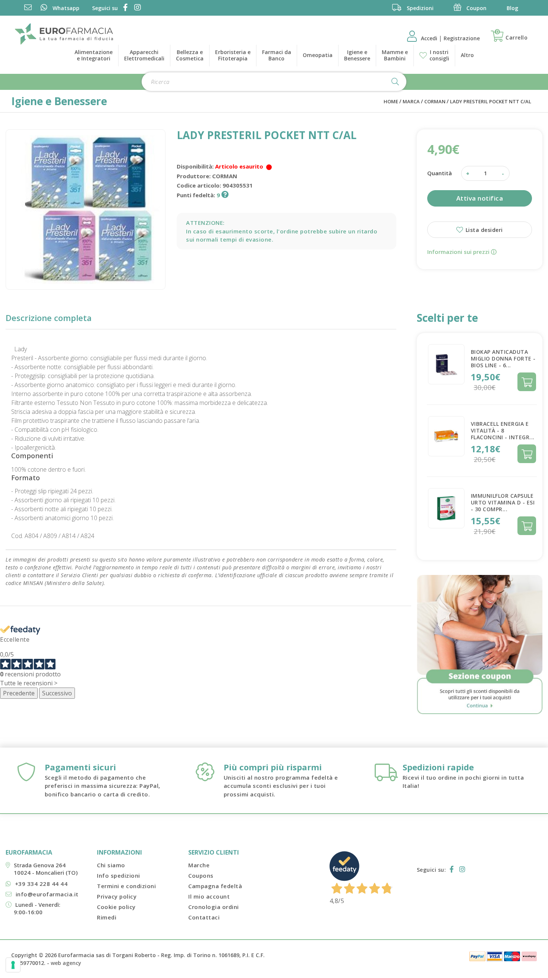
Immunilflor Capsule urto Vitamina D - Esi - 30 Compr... (503, 502)
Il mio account (209, 896)
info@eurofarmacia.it (47, 894)
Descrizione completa (49, 317)
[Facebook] (124, 8)
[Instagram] (136, 8)
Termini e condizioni (126, 886)
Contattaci (204, 917)
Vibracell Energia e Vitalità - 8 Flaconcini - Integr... (503, 430)
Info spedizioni (118, 875)
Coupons (201, 875)
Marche (199, 865)
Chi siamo (111, 865)
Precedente (19, 693)
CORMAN (434, 101)
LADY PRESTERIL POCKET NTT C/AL (490, 101)
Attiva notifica (479, 198)
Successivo (57, 693)
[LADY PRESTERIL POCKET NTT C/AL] (86, 209)
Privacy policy (116, 896)
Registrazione (462, 38)
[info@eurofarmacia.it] (28, 8)
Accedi (430, 38)
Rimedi (106, 917)
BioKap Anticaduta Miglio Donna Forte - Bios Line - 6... (503, 358)
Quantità (439, 173)
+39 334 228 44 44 (41, 883)
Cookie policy (116, 907)
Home (391, 101)
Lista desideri (483, 229)
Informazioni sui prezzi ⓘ (462, 251)
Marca (411, 101)
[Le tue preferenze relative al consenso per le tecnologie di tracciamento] (13, 965)
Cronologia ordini (213, 907)
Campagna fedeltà (215, 886)
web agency (66, 962)
